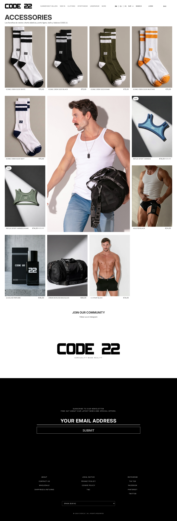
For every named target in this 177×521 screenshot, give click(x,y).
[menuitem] (104, 6)
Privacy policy (88, 481)
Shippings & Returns (44, 489)
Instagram (133, 477)
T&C (88, 489)
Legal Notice (88, 477)
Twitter (133, 494)
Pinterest (132, 489)
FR (125, 6)
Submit (88, 430)
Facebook (132, 485)
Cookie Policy (88, 485)
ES (121, 6)
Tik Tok (132, 481)
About (44, 477)
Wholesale (44, 485)
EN (116, 6)
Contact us (44, 481)
